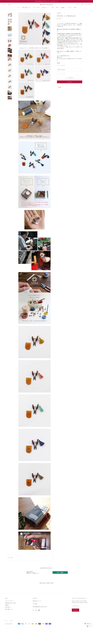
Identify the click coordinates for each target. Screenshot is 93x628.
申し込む (75, 610)
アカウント (78, 4)
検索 (82, 4)
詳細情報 (59, 87)
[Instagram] (36, 610)
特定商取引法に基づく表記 (10, 603)
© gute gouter (8, 623)
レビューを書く (60, 572)
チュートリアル (36, 7)
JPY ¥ (4, 4)
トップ (18, 7)
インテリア (69, 7)
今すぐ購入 (69, 82)
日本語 (9, 4)
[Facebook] (60, 65)
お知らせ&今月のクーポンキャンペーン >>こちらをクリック (46, 1)
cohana (59, 13)
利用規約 (7, 605)
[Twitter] (62, 65)
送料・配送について (26, 7)
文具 (53, 7)
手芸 (57, 7)
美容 (75, 7)
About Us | (45, 7)
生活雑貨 (62, 7)
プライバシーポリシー (9, 601)
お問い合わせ (7, 607)
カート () (87, 4)
